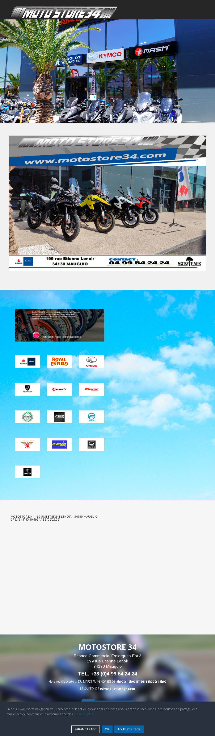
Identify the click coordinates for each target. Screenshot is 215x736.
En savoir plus (83, 714)
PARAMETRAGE (86, 729)
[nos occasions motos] (59, 325)
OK (107, 729)
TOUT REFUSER (129, 729)
